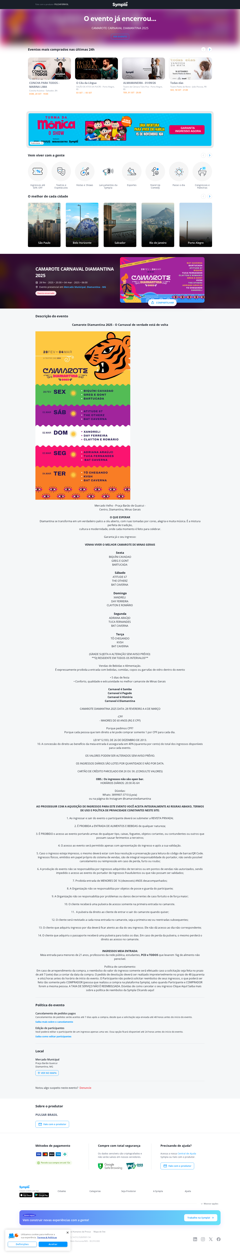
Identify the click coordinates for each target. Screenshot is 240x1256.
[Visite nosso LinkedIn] (195, 1239)
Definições (22, 1244)
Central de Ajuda (187, 1153)
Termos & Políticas (47, 1237)
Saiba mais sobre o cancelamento (54, 1021)
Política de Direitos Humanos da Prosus (73, 1231)
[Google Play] (41, 1195)
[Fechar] (67, 1232)
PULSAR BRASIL (61, 4)
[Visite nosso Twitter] (211, 1239)
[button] (13, 1236)
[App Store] (25, 1195)
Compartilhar (165, 302)
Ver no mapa (48, 1072)
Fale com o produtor (54, 1124)
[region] (38, 1240)
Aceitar (53, 1244)
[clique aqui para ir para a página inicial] (120, 4)
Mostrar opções (211, 1203)
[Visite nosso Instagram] (203, 1239)
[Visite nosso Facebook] (219, 1239)
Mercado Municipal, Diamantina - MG (85, 287)
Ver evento (120, 36)
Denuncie (85, 1087)
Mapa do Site (99, 1231)
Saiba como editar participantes (53, 1036)
